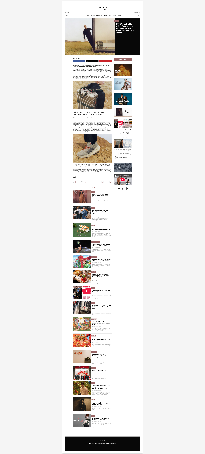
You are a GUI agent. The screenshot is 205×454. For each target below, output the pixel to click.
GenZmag (83, 182)
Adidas (76, 182)
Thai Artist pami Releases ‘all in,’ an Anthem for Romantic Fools (101, 244)
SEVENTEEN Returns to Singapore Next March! (127, 151)
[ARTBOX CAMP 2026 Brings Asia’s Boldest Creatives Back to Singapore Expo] (82, 323)
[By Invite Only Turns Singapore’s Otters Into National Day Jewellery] (82, 230)
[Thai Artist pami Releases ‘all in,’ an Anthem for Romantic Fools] (82, 246)
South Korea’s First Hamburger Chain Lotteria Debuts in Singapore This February (101, 339)
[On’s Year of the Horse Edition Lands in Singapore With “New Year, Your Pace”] (82, 307)
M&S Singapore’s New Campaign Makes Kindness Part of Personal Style (100, 195)
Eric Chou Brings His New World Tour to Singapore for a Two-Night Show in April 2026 (101, 403)
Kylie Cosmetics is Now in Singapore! (127, 130)
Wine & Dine (93, 15)
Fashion (110, 15)
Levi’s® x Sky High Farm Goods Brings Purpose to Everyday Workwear (100, 212)
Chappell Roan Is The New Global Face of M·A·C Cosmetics (100, 419)
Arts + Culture (99, 15)
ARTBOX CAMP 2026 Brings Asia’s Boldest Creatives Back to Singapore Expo (101, 323)
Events (92, 399)
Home (88, 15)
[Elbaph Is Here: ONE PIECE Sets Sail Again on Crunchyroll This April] (82, 261)
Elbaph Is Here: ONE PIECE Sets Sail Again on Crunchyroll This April (101, 259)
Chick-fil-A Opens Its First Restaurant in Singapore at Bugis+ (101, 371)
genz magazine (79, 182)
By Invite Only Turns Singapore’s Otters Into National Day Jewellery (101, 228)
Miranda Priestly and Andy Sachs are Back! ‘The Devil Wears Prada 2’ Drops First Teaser (118, 151)
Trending (119, 15)
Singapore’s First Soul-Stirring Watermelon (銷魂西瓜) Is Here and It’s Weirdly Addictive (101, 275)
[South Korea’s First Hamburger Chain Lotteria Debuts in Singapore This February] (82, 340)
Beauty (92, 415)
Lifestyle (105, 15)
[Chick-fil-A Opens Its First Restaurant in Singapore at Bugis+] (82, 372)
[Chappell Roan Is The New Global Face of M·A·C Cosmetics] (82, 420)
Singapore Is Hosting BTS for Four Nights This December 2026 (101, 291)
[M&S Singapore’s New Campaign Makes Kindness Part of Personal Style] (82, 196)
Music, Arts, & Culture (95, 241)
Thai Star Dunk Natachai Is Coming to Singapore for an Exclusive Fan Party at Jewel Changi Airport (101, 387)
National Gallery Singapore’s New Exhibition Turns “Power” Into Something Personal (100, 356)
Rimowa (86, 182)
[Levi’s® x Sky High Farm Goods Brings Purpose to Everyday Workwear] (82, 212)
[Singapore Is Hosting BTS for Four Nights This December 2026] (82, 292)
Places (114, 15)
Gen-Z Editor (123, 34)
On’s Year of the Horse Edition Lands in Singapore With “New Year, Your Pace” (101, 307)
